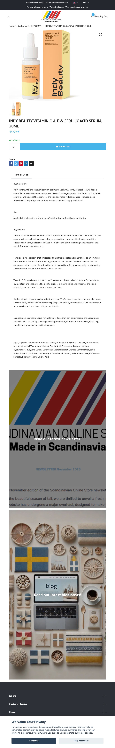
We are (12, 695)
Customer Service (18, 703)
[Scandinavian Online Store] (51, 16)
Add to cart (64, 146)
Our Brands (22, 26)
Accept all (34, 741)
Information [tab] (22, 175)
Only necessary (81, 741)
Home (11, 26)
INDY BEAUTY (36, 26)
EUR (85, 2)
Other (12, 711)
